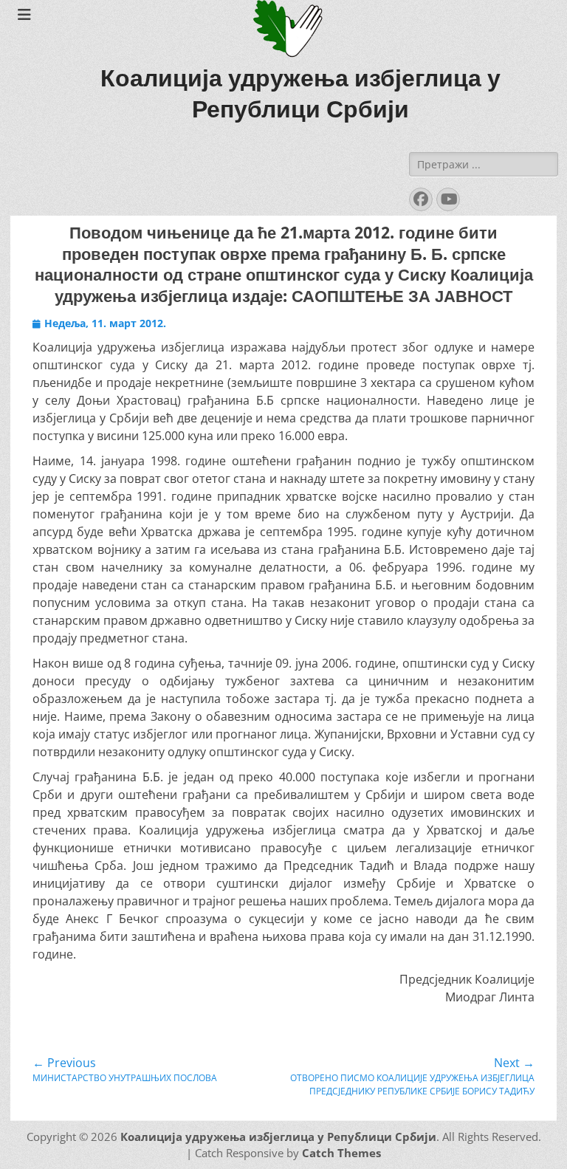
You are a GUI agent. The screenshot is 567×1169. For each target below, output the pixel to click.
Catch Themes (341, 1152)
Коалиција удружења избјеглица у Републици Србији (278, 1136)
